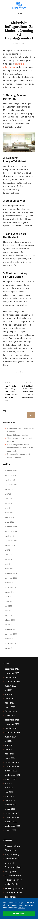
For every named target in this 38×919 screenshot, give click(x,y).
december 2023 (11, 573)
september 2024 (11, 540)
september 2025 (11, 484)
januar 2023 (9, 624)
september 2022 (11, 643)
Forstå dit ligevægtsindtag (17, 435)
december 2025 (11, 470)
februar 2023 (10, 620)
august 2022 (9, 648)
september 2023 (11, 587)
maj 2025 (8, 503)
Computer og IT (12, 858)
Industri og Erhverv (13, 880)
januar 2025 (9, 522)
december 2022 (11, 629)
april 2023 (8, 610)
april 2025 (8, 508)
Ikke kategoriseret (13, 875)
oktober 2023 (10, 582)
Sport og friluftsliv (13, 892)
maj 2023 (8, 606)
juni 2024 (8, 554)
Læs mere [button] (21, 908)
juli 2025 (8, 494)
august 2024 (9, 545)
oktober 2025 (10, 480)
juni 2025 (8, 498)
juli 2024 (8, 550)
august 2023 (9, 592)
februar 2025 (10, 517)
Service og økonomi (14, 888)
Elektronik (9, 863)
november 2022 (11, 634)
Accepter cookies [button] (19, 913)
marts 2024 (9, 568)
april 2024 (8, 564)
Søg (4, 411)
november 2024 (11, 531)
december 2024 (11, 526)
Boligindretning (12, 854)
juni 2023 (8, 601)
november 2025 (11, 475)
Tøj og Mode (10, 897)
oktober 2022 (10, 639)
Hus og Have (19, 372)
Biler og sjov (10, 850)
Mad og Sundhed (12, 884)
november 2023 (11, 578)
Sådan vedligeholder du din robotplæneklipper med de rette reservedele (20, 447)
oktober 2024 (10, 536)
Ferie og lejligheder (13, 867)
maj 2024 (8, 559)
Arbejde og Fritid (12, 846)
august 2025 (9, 489)
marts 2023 (9, 615)
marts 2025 (9, 512)
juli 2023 (8, 596)
